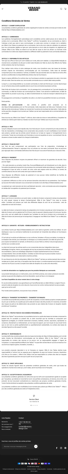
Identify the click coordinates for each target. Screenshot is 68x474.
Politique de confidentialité (20, 469)
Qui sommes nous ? (7, 424)
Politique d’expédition (41, 469)
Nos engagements (7, 427)
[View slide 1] (31, 405)
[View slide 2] (33, 405)
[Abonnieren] (35, 446)
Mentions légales (34, 471)
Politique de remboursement (8, 469)
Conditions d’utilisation (31, 469)
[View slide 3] (35, 405)
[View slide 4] (37, 405)
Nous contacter (6, 429)
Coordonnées (49, 469)
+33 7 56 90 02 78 (42, 2)
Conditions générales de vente (59, 469)
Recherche (5, 421)
